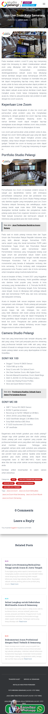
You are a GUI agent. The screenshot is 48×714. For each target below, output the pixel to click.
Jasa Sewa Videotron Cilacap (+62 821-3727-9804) (24, 696)
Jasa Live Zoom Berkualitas (28, 491)
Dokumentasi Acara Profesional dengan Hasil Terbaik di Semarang (23, 641)
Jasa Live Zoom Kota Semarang (13, 494)
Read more (14, 584)
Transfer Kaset (14, 679)
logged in (14, 528)
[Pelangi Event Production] (20, 4)
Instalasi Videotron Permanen (24, 685)
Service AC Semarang (31, 679)
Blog (13, 479)
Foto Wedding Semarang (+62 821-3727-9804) (24, 690)
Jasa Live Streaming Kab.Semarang (30, 479)
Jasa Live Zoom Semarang (25, 483)
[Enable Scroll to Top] (43, 709)
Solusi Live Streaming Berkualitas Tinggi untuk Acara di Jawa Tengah (23, 566)
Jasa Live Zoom (8, 483)
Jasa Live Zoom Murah (34, 494)
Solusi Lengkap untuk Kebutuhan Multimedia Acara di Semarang (22, 603)
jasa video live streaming (12, 487)
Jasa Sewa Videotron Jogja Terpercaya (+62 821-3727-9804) (24, 702)
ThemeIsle (31, 709)
